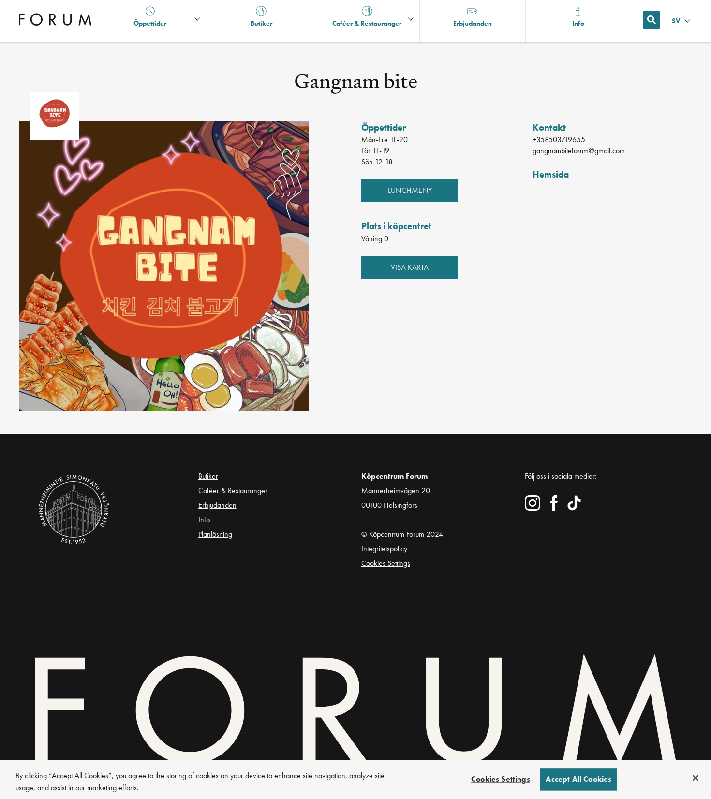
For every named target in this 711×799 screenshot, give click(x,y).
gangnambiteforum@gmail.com (579, 151)
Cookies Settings (385, 563)
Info (204, 520)
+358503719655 (559, 139)
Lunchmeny (410, 190)
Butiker (208, 476)
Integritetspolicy (384, 549)
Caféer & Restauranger (232, 491)
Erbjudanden (217, 505)
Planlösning (215, 534)
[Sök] (651, 20)
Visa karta (410, 267)
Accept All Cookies (578, 779)
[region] (355, 779)
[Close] (695, 778)
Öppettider (149, 23)
